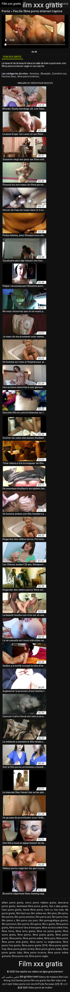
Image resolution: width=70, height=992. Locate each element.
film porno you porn (27, 920)
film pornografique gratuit (53, 920)
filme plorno (24, 934)
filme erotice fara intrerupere (25, 927)
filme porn (49, 938)
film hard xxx (23, 913)
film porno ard (43, 917)
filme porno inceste (35, 952)
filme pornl (62, 938)
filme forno (8, 931)
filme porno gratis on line (20, 949)
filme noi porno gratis (49, 931)
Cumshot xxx (59, 73)
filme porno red (20, 956)
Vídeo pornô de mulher (40, 987)
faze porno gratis (11, 909)
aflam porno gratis (12, 902)
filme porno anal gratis (15, 942)
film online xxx (38, 913)
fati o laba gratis (58, 906)
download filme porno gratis (32, 906)
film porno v (8, 920)
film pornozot (9, 924)
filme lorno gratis (25, 931)
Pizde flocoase (46, 984)
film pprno (35, 924)
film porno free (60, 917)
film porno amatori (24, 917)
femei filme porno (33, 909)
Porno (6, 11)
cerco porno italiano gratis (40, 902)
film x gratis (48, 924)
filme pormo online (33, 938)
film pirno (63, 913)
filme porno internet (28, 76)
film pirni (52, 913)
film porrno (23, 924)
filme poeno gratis (43, 934)
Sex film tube (54, 980)
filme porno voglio (38, 956)
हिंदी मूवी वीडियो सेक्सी (29, 977)
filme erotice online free (55, 927)
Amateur (35, 73)
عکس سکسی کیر (10, 977)
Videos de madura (48, 977)
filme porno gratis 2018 (35, 945)
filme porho (15, 938)
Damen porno (22, 980)
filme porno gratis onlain (48, 949)
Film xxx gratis (38, 980)
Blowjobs (46, 73)
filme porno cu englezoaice (45, 942)
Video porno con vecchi (25, 984)
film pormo (7, 917)
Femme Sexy (9, 76)
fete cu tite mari (54, 909)
